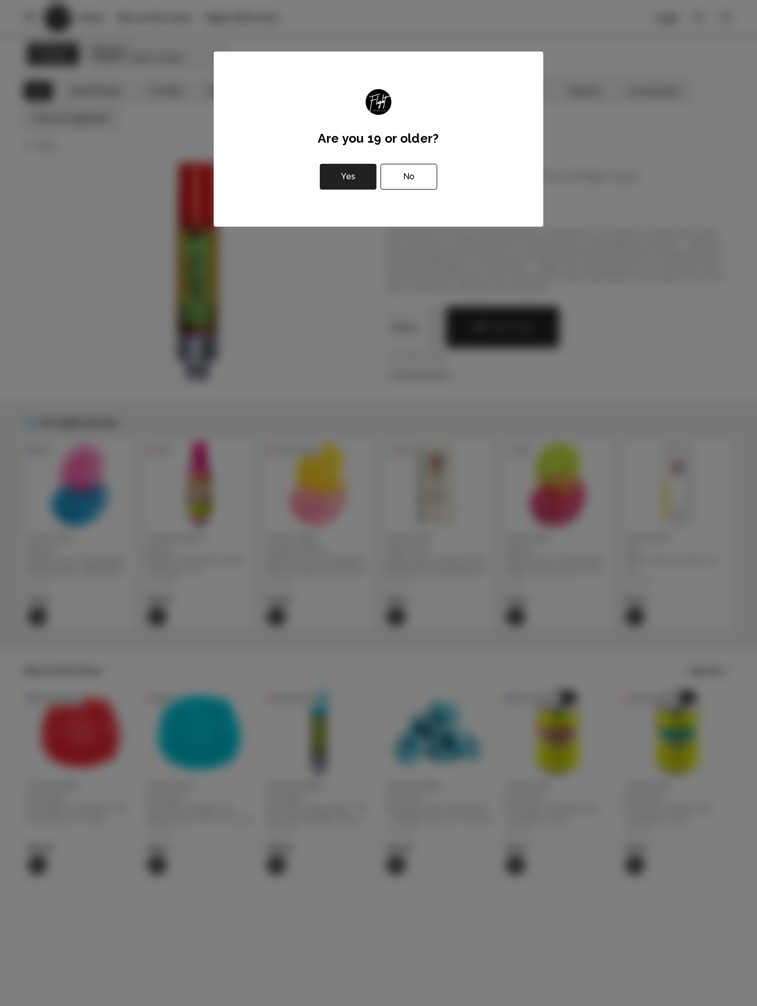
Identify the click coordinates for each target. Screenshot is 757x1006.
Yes (348, 176)
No (409, 176)
